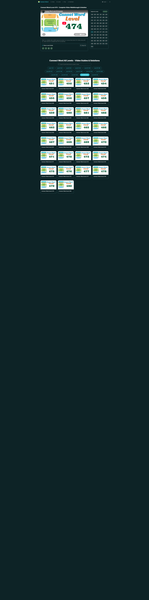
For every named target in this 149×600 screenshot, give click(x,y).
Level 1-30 (51, 68)
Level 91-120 (78, 68)
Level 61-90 (68, 68)
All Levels (105, 11)
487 (95, 37)
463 (95, 26)
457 (95, 23)
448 (103, 17)
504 (92, 46)
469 (95, 29)
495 (101, 40)
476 (98, 32)
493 (95, 40)
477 (101, 32)
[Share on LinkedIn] (49, 48)
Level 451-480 (84, 74)
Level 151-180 (97, 68)
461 (106, 23)
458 (98, 23)
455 (106, 20)
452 (98, 20)
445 (95, 17)
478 (103, 32)
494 (98, 40)
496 (103, 40)
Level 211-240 (59, 71)
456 (92, 23)
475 (95, 32)
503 (106, 43)
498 (92, 43)
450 (92, 20)
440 (98, 14)
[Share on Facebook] (46, 48)
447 (101, 17)
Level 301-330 (89, 71)
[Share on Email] (51, 48)
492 (92, 40)
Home (53, 1)
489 (101, 37)
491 (106, 37)
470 (98, 29)
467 (106, 26)
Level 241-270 (69, 71)
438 (92, 14)
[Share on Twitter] (43, 48)
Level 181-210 (49, 71)
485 (106, 34)
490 (103, 37)
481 (95, 34)
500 (98, 43)
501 (100, 43)
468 (92, 29)
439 (95, 14)
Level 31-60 (59, 68)
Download (71, 1)
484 (103, 34)
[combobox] (104, 2)
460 (103, 23)
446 (98, 17)
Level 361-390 (54, 74)
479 (106, 32)
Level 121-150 (87, 68)
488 (98, 37)
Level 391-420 (64, 74)
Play (65, 1)
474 (92, 32)
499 (95, 43)
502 (103, 43)
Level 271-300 (79, 71)
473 (106, 29)
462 (92, 26)
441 (100, 14)
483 (101, 34)
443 (106, 14)
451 (95, 20)
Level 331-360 (99, 71)
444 (92, 17)
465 (101, 26)
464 (98, 26)
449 (106, 17)
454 (103, 20)
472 (103, 29)
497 (106, 40)
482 (98, 34)
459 (101, 23)
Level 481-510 (95, 74)
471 (100, 29)
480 (92, 34)
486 (92, 37)
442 (103, 14)
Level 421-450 (74, 74)
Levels (59, 1)
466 (103, 26)
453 (101, 20)
